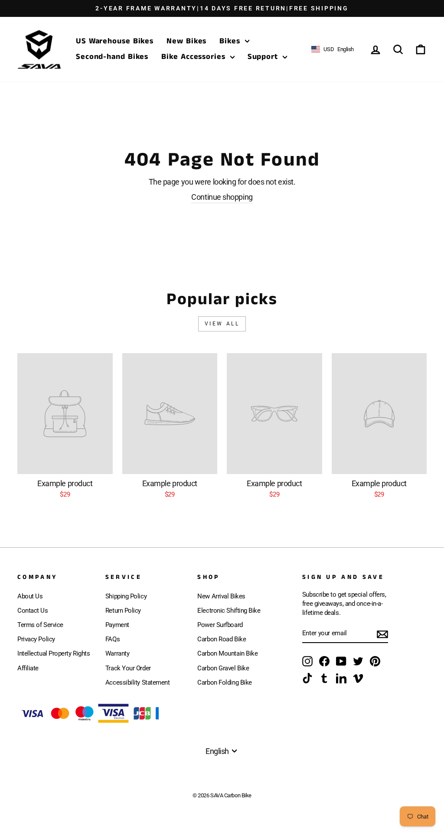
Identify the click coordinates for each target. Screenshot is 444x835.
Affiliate (28, 668)
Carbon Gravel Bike (223, 668)
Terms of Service (40, 625)
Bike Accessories (194, 56)
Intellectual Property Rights (53, 653)
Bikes (230, 41)
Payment (117, 625)
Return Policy (123, 610)
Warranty (117, 653)
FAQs (112, 639)
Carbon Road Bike (221, 639)
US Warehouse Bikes (114, 41)
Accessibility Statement (137, 682)
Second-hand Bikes (112, 56)
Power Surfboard (219, 625)
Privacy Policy (36, 639)
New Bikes (186, 41)
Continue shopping (221, 196)
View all (222, 324)
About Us (29, 596)
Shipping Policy (126, 596)
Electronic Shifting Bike (228, 610)
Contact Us (32, 610)
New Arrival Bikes (221, 596)
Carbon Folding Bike (224, 682)
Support (264, 56)
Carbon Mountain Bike (227, 653)
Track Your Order (128, 668)
